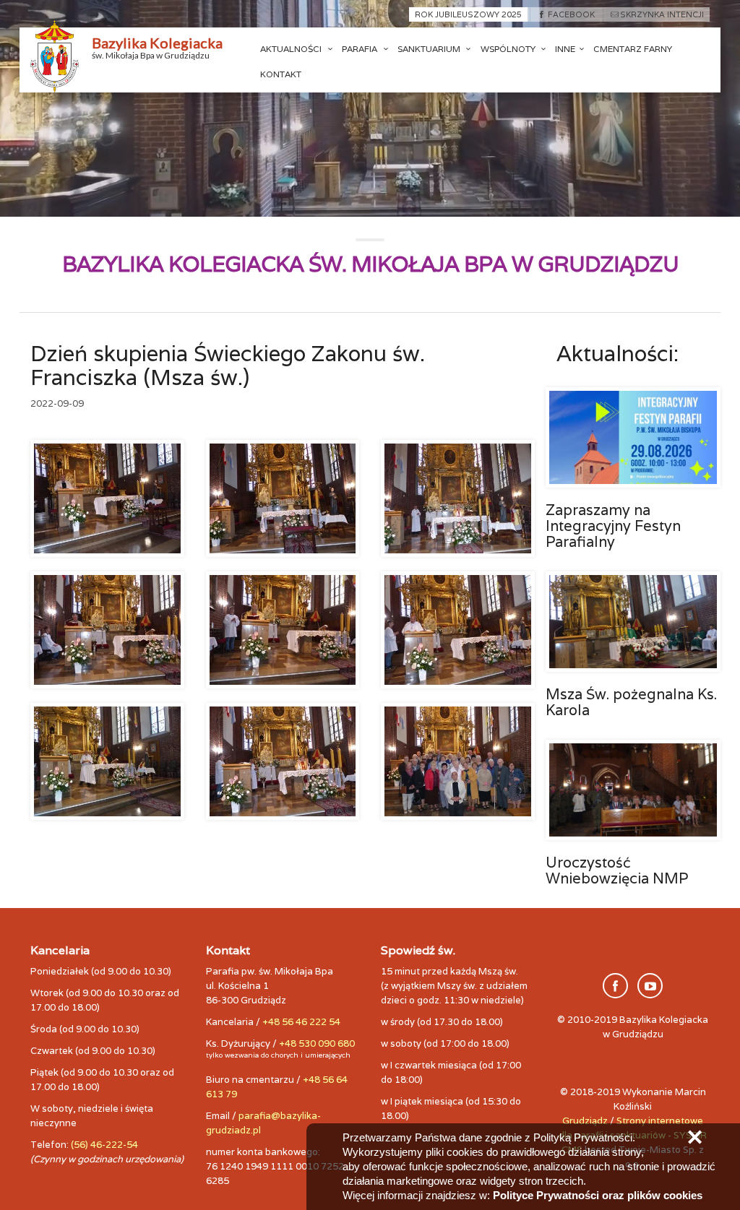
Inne (565, 48)
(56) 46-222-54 (104, 1144)
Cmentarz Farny (632, 48)
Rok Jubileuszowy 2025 (468, 14)
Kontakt (280, 74)
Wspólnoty (509, 48)
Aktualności (292, 48)
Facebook (571, 14)
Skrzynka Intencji (662, 14)
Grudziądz (585, 1121)
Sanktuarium (429, 48)
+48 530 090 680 (317, 1043)
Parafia (360, 48)
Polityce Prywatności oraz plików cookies (597, 1195)
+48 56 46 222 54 (301, 1022)
